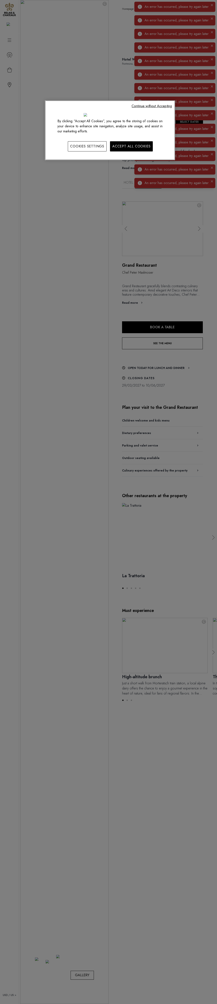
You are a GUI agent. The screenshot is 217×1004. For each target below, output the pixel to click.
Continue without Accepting (152, 106)
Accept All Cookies (131, 146)
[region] (110, 130)
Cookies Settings (87, 146)
